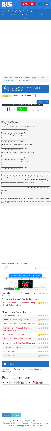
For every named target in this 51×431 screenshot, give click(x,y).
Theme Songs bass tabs (34, 78)
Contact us (23, 423)
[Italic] (7, 382)
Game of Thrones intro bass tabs (16, 334)
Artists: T (18, 78)
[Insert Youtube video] (37, 382)
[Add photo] (41, 382)
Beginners (29, 4)
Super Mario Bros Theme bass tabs (17, 339)
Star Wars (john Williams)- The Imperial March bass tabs (18, 329)
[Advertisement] (25, 47)
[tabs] (33, 382)
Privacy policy (36, 423)
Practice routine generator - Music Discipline (26, 425)
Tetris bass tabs (9, 355)
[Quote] (29, 382)
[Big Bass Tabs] (7, 4)
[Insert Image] (18, 382)
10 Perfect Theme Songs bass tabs (17, 319)
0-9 (3, 11)
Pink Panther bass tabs (12, 315)
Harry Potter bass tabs (12, 347)
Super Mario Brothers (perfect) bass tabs (19, 323)
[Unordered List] (26, 382)
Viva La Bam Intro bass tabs (17, 80)
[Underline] (11, 382)
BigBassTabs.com (32, 420)
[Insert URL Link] (15, 382)
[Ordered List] (22, 382)
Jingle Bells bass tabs (11, 351)
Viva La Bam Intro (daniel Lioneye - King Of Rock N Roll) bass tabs (20, 303)
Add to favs (43, 102)
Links (46, 423)
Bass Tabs (8, 78)
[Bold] (3, 382)
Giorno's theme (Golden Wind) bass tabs (19, 343)
